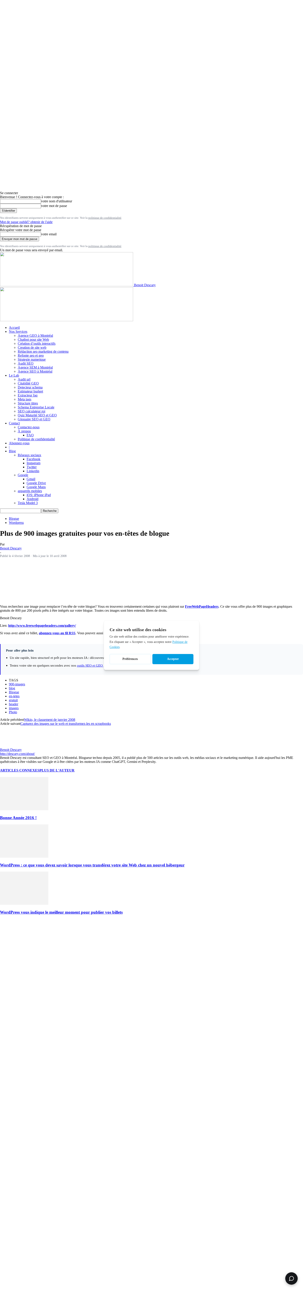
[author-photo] (10, 746)
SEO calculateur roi (31, 411)
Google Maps (36, 487)
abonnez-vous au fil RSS (57, 633)
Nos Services (18, 331)
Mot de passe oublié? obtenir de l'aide (26, 222)
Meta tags (24, 399)
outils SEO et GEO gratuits (95, 665)
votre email (49, 234)
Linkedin (33, 471)
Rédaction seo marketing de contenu (43, 351)
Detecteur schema (30, 387)
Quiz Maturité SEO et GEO (37, 415)
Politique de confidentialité (36, 439)
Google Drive (36, 483)
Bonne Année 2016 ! (18, 817)
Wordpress (16, 522)
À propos (24, 431)
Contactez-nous (28, 427)
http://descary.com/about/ (17, 754)
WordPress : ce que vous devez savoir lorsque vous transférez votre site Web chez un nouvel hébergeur (92, 865)
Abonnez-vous (19, 443)
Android (32, 499)
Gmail (31, 479)
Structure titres (28, 403)
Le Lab (14, 375)
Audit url (24, 379)
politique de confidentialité (104, 217)
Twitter (32, 467)
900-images (17, 684)
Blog (12, 451)
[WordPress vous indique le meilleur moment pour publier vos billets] (24, 903)
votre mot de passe (54, 206)
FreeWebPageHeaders (201, 606)
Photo (13, 712)
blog (12, 688)
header (13, 704)
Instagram (33, 463)
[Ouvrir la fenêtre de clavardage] (291, 1278)
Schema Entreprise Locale (36, 407)
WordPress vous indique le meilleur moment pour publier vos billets (61, 912)
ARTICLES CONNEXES (19, 770)
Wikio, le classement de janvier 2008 (49, 719)
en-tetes (14, 696)
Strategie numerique (32, 359)
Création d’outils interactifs (36, 343)
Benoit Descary (11, 548)
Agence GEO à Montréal (35, 335)
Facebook (33, 459)
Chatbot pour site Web (33, 339)
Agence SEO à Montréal (35, 371)
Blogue (14, 518)
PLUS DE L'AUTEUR (57, 770)
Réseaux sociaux (29, 455)
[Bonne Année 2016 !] (24, 809)
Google (23, 475)
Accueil (14, 327)
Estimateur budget (30, 391)
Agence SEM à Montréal (35, 367)
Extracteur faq (27, 395)
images (14, 708)
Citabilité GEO (28, 383)
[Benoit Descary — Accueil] (66, 320)
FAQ (30, 435)
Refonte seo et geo (31, 355)
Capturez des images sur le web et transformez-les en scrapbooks (65, 723)
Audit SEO (25, 363)
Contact (14, 423)
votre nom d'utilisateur (56, 201)
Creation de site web (32, 347)
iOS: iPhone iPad (39, 495)
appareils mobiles (30, 491)
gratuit (13, 700)
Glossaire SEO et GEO (34, 419)
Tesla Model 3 (28, 503)
